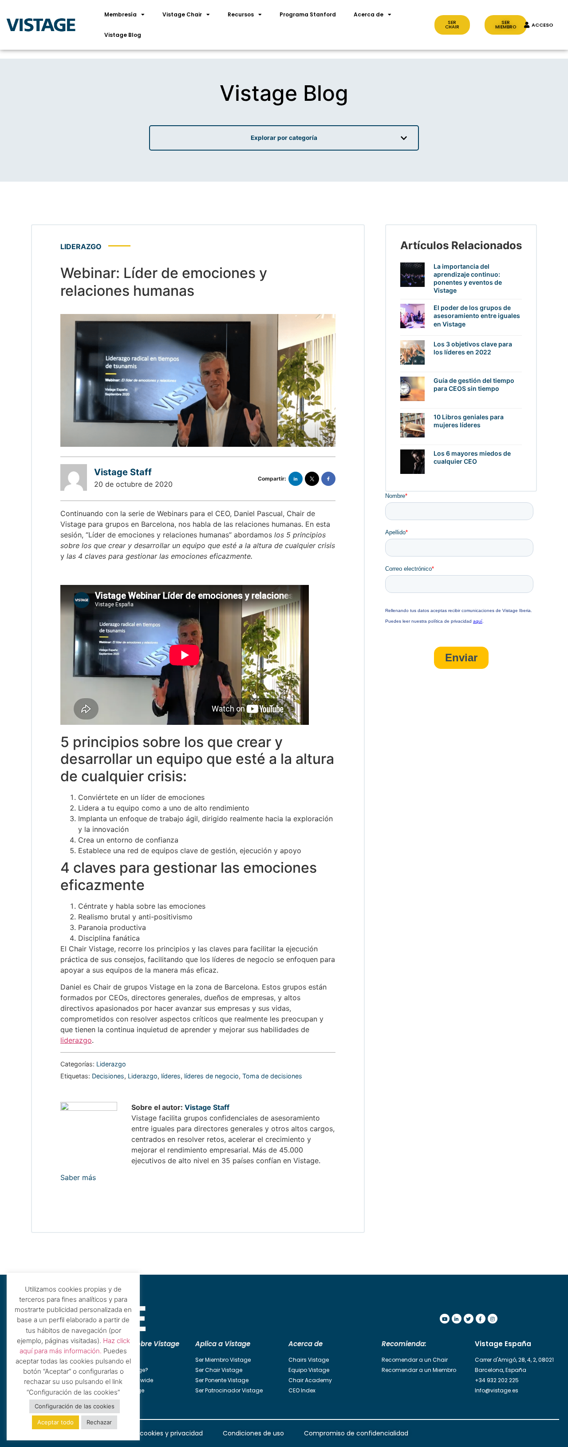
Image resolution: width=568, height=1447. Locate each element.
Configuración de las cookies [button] (74, 1406)
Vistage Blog (122, 35)
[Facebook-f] (480, 1319)
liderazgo (76, 1040)
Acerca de (368, 14)
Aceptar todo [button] (55, 1422)
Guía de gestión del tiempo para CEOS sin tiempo (474, 384)
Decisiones (108, 1076)
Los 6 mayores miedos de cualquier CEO (472, 457)
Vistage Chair (182, 14)
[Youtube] (445, 1319)
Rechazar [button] (99, 1422)
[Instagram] (492, 1319)
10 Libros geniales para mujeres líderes (469, 421)
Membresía (120, 14)
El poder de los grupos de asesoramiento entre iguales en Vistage (477, 315)
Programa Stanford (308, 14)
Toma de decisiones (272, 1076)
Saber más (78, 1177)
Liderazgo (81, 246)
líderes (171, 1076)
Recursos (241, 14)
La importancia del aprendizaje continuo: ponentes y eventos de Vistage (468, 278)
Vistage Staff (123, 472)
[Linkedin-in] (457, 1319)
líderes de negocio (211, 1076)
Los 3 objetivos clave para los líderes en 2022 (473, 348)
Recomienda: (404, 1343)
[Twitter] (468, 1319)
